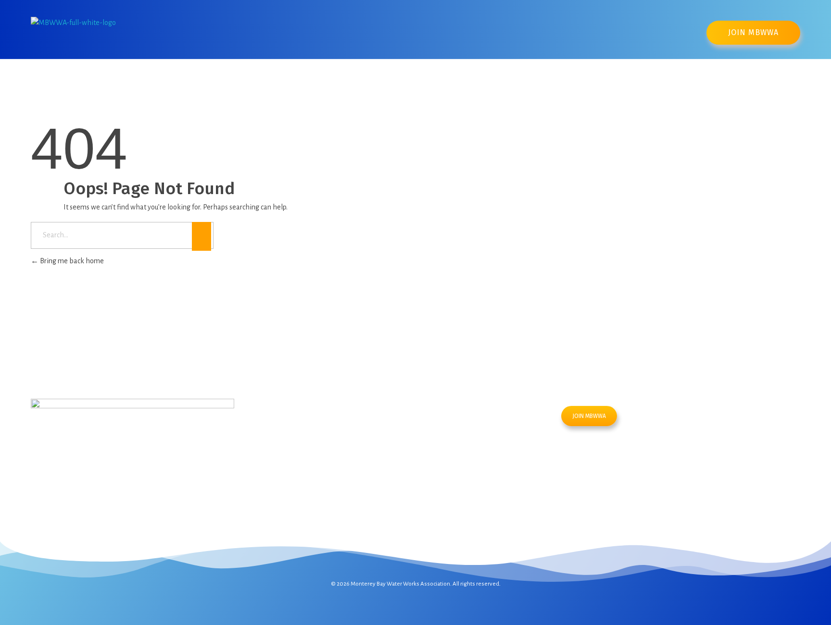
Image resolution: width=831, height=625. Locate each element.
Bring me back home (71, 261)
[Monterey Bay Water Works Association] (103, 32)
